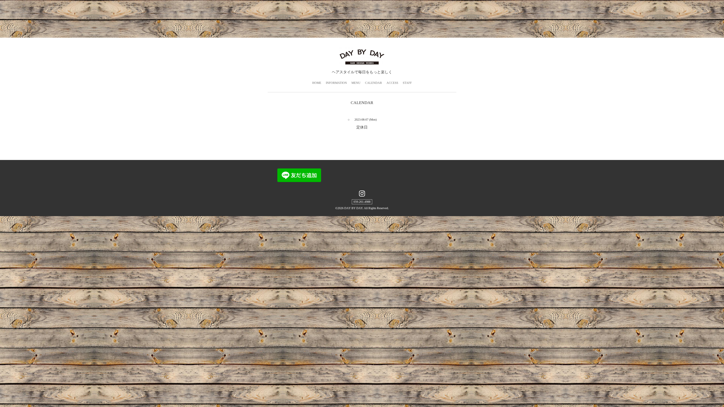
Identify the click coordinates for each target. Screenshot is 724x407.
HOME (316, 82)
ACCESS (392, 82)
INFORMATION (336, 82)
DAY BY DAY (353, 208)
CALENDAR (373, 82)
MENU (355, 82)
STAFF (407, 82)
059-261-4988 (362, 201)
